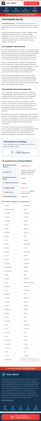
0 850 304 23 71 (26, 166)
